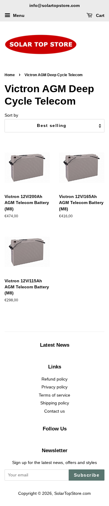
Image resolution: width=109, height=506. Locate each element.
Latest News (54, 345)
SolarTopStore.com (72, 493)
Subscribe (87, 475)
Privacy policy (54, 387)
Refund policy (54, 379)
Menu (18, 15)
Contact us (54, 411)
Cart (99, 15)
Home (10, 75)
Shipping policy (54, 403)
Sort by (11, 115)
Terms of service (54, 395)
